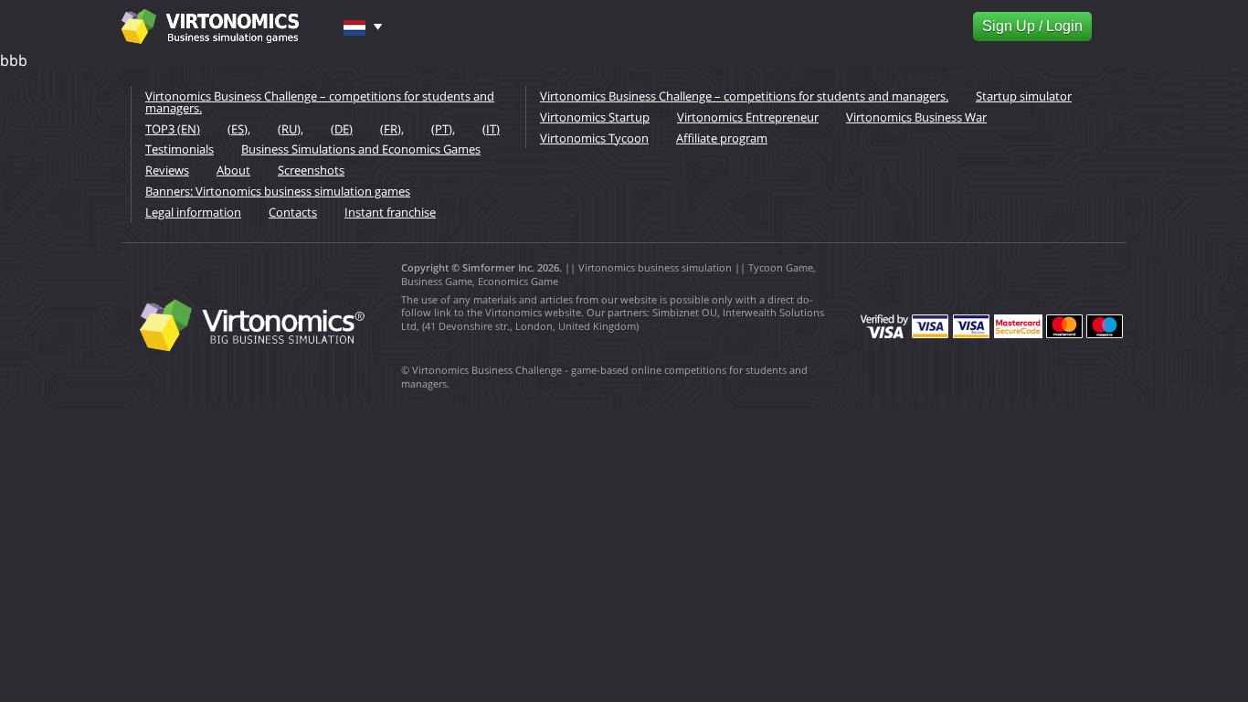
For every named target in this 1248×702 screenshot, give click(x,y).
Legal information (193, 212)
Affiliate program (721, 138)
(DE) (342, 129)
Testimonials (179, 149)
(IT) (491, 129)
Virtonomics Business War (916, 117)
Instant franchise (390, 212)
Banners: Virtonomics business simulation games (277, 191)
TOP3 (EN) (172, 129)
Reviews (167, 170)
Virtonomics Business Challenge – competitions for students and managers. (319, 102)
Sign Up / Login (1032, 26)
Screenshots (311, 170)
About (233, 170)
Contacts (293, 212)
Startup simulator (1024, 96)
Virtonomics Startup (595, 117)
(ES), (238, 129)
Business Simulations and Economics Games (361, 149)
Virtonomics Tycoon (594, 138)
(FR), (392, 129)
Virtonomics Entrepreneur (748, 117)
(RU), (290, 129)
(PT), (443, 129)
